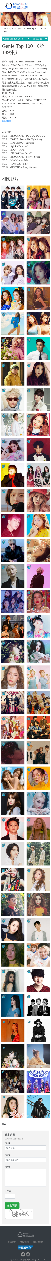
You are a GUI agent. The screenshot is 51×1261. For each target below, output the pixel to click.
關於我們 (12, 1242)
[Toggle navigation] (43, 5)
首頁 (9, 28)
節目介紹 (18, 28)
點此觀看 (6, 121)
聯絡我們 (24, 1242)
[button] (12, 197)
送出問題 (12, 1205)
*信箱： (8, 1155)
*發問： (8, 1167)
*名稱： (8, 1143)
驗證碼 (8, 1191)
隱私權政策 (38, 1242)
